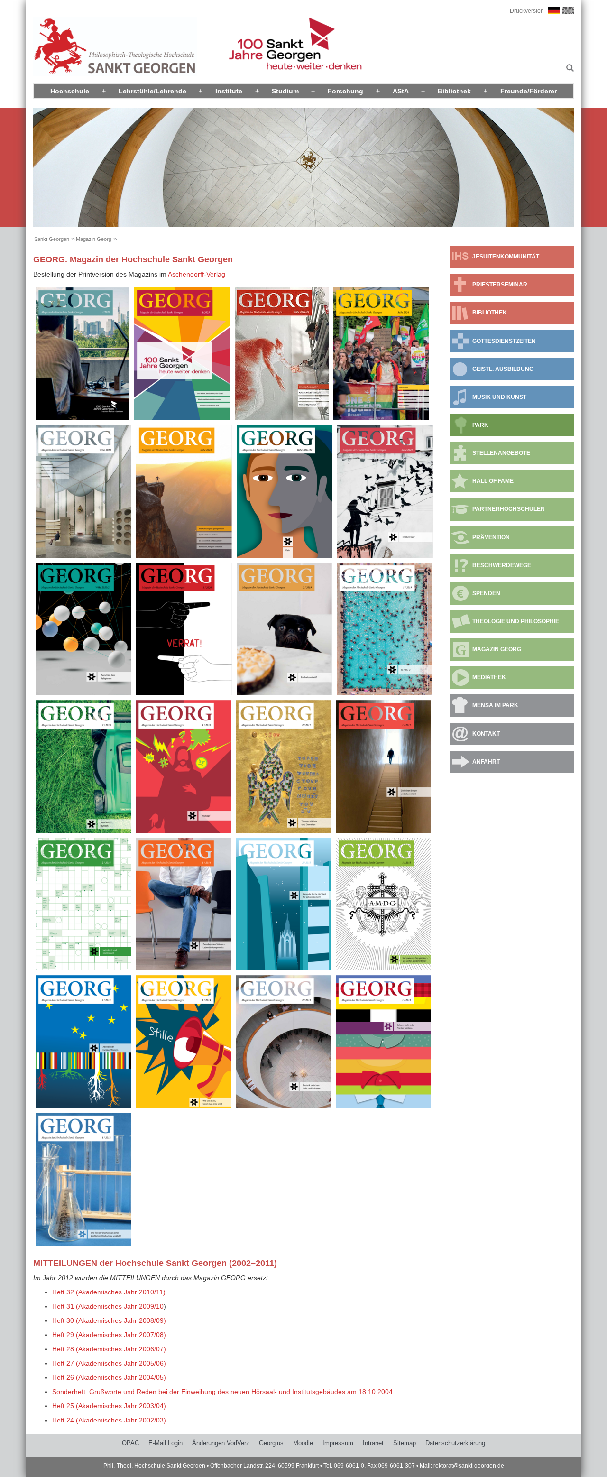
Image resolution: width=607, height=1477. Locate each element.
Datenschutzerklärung (455, 1443)
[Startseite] (115, 46)
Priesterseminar (499, 284)
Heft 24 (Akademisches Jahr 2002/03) (109, 1420)
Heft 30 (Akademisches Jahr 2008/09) (109, 1320)
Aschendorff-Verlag (196, 274)
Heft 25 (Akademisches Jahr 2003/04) (109, 1406)
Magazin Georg (93, 239)
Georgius (271, 1443)
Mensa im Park (495, 705)
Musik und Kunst (499, 397)
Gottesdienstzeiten (504, 341)
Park (480, 425)
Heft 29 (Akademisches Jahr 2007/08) (109, 1335)
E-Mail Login (165, 1443)
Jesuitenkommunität (505, 256)
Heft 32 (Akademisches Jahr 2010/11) (109, 1292)
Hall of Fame (493, 481)
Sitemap (404, 1443)
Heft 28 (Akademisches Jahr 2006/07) (109, 1349)
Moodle (303, 1443)
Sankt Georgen (51, 239)
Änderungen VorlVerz (220, 1443)
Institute (228, 91)
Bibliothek (454, 91)
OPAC (130, 1443)
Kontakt (486, 733)
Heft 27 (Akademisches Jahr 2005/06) (109, 1363)
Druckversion (527, 11)
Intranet (373, 1443)
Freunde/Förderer (528, 91)
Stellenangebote (501, 453)
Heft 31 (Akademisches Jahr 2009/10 (108, 1306)
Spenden (486, 593)
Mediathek (489, 677)
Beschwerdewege (501, 565)
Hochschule (69, 91)
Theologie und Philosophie (515, 621)
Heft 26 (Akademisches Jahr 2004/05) (109, 1377)
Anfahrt (486, 761)
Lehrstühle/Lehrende (152, 91)
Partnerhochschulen (508, 509)
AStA (401, 91)
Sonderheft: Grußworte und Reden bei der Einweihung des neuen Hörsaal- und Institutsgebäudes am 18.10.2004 (222, 1391)
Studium (285, 91)
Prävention (491, 537)
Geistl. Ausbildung (502, 369)
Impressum (337, 1443)
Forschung (345, 91)
